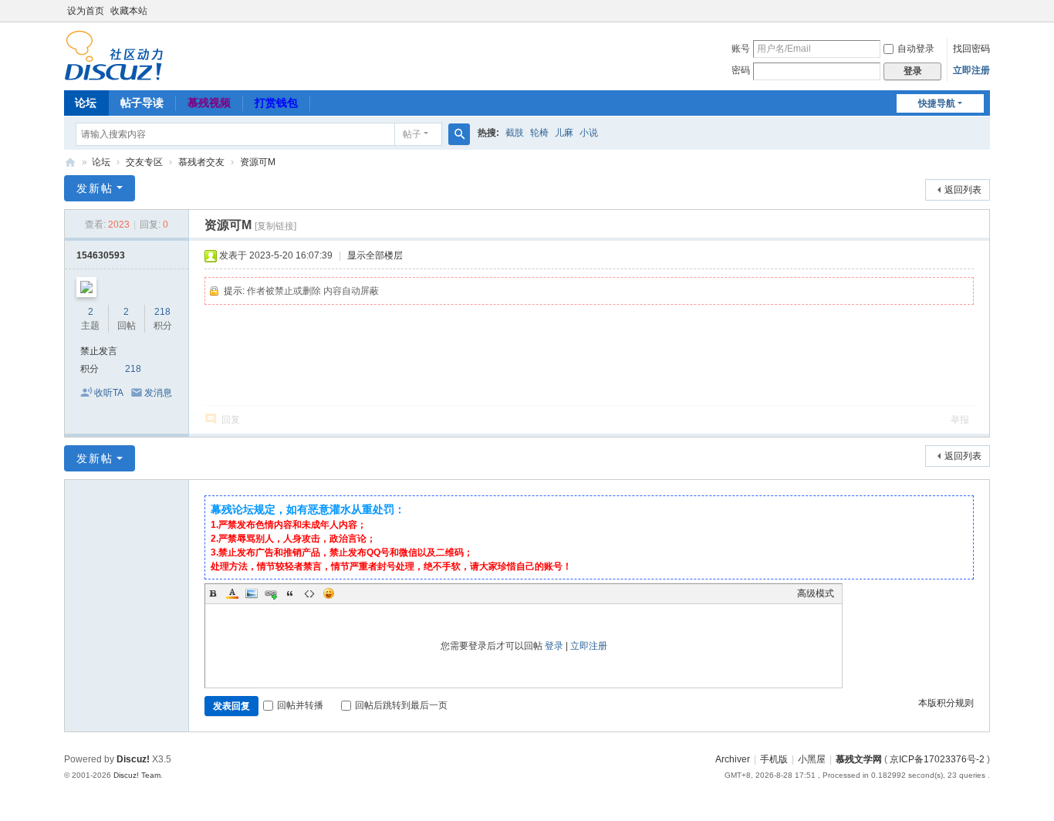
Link (271, 593)
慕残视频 (209, 102)
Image (251, 593)
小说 (588, 132)
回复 (230, 419)
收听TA (108, 392)
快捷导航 (936, 103)
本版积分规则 (946, 703)
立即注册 (971, 70)
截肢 (514, 132)
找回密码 (971, 48)
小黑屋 (812, 759)
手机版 (774, 759)
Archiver (732, 759)
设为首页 (85, 10)
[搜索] (459, 134)
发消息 (158, 392)
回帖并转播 (300, 705)
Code (309, 593)
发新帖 (94, 188)
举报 (960, 419)
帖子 (412, 134)
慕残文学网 (70, 162)
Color (232, 593)
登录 (554, 645)
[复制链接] (275, 226)
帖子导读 (142, 102)
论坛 (85, 102)
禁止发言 (98, 351)
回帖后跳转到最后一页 (401, 705)
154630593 (100, 255)
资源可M (257, 162)
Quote (290, 593)
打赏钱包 (276, 102)
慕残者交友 (201, 162)
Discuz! (133, 759)
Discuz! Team (136, 775)
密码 (740, 70)
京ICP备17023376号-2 (937, 759)
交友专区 (144, 162)
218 (162, 311)
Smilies (328, 593)
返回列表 (962, 189)
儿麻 (564, 132)
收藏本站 (128, 10)
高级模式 (815, 593)
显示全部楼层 (375, 255)
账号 (740, 48)
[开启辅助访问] (986, 11)
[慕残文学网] (114, 54)
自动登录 (915, 48)
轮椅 (539, 132)
